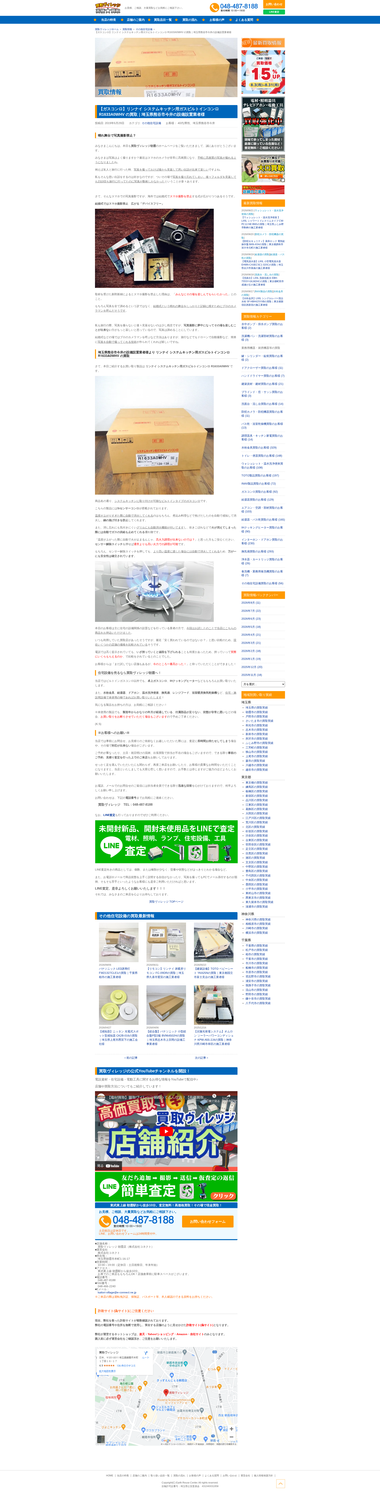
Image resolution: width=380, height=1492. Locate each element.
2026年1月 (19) (251, 658)
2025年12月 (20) (251, 667)
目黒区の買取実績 (257, 853)
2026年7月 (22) (251, 610)
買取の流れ (189, 19)
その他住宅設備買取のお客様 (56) (262, 583)
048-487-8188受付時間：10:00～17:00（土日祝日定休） (136, 1221)
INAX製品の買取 (263, 291)
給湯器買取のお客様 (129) (257, 499)
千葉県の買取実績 (257, 945)
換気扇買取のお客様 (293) (257, 551)
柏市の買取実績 (255, 954)
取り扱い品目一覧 (160, 1475)
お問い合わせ (274, 4)
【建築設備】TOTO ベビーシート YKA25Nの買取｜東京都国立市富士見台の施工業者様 (214, 951)
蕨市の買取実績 (255, 760)
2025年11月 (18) (251, 674)
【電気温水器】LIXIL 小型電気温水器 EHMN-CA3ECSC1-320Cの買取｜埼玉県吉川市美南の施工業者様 (262, 264)
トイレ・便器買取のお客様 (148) (261, 455)
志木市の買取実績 (257, 729)
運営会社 (245, 1475)
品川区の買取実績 (257, 800)
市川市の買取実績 (257, 963)
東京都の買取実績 (257, 782)
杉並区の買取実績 (257, 831)
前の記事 (132, 1057)
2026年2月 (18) (251, 651)
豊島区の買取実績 (257, 871)
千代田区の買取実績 (258, 875)
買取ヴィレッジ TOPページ (166, 901)
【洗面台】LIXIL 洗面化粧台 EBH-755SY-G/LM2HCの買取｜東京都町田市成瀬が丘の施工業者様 (262, 281)
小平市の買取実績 (257, 888)
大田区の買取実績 (257, 813)
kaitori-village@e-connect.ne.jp (117, 1292)
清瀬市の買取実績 (257, 906)
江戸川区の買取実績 (258, 818)
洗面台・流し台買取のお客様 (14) (262, 403)
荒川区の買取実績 (257, 822)
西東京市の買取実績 (258, 897)
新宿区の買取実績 (257, 795)
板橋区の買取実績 (257, 791)
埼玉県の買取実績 (257, 707)
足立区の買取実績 (257, 848)
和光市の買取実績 (257, 725)
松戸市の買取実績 (257, 949)
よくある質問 (244, 19)
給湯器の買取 (262, 254)
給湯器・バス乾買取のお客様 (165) (263, 519)
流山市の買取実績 (257, 989)
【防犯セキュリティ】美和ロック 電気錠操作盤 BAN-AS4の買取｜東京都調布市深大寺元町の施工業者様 (263, 244)
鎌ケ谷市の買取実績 (258, 998)
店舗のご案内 (136, 19)
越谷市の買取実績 (257, 769)
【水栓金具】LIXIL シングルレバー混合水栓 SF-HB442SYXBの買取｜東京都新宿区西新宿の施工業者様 (262, 301)
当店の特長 (108, 19)
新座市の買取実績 (257, 734)
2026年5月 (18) (251, 626)
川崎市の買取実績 (257, 928)
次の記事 (200, 1057)
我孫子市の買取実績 (258, 985)
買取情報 (127, 29)
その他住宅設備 (144, 29)
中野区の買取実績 (257, 866)
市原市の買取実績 (257, 972)
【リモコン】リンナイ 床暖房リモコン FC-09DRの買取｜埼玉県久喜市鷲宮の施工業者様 (166, 951)
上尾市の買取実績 (257, 756)
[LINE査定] (166, 862)
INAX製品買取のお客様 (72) (258, 483)
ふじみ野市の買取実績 (259, 743)
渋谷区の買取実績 (257, 835)
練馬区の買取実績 (257, 786)
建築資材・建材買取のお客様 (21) (262, 383)
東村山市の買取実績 (258, 893)
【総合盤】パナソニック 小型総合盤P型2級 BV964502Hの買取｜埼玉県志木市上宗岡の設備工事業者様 (166, 1015)
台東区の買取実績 (257, 840)
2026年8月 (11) (250, 602)
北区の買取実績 (255, 826)
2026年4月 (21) (251, 634)
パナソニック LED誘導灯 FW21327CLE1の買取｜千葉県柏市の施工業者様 (119, 951)
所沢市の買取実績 (257, 738)
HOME (109, 1475)
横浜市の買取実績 (257, 932)
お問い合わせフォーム (208, 1222)
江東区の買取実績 (257, 804)
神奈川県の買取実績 (258, 919)
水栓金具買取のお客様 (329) (259, 447)
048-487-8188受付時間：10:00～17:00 (234, 8)
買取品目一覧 (163, 19)
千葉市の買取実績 (257, 958)
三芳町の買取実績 (257, 747)
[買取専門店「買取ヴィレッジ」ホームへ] (108, 12)
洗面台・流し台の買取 (267, 274)
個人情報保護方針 (263, 1475)
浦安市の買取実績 (257, 981)
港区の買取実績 (255, 857)
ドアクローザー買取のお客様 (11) (262, 367)
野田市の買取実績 (257, 994)
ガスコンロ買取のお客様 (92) (259, 491)
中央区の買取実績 (257, 879)
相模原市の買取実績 (258, 923)
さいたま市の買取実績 (259, 720)
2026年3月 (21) (251, 642)
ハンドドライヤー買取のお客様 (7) (263, 375)
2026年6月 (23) (251, 618)
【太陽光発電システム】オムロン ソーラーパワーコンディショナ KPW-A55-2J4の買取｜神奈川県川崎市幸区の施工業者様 (214, 1015)
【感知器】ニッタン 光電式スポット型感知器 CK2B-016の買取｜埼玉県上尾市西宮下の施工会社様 (119, 1015)
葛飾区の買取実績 (257, 809)
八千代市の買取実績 (258, 1003)
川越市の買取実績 (257, 765)
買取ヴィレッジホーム (107, 29)
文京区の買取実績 (257, 862)
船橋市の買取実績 (257, 967)
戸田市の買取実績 (257, 716)
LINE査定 (274, 11)
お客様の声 (217, 19)
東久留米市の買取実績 (259, 902)
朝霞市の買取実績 (257, 712)
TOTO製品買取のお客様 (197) (260, 475)
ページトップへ (280, 1483)
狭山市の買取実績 (257, 751)
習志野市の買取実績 (258, 976)
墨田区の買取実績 (257, 884)
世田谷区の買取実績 (258, 844)
